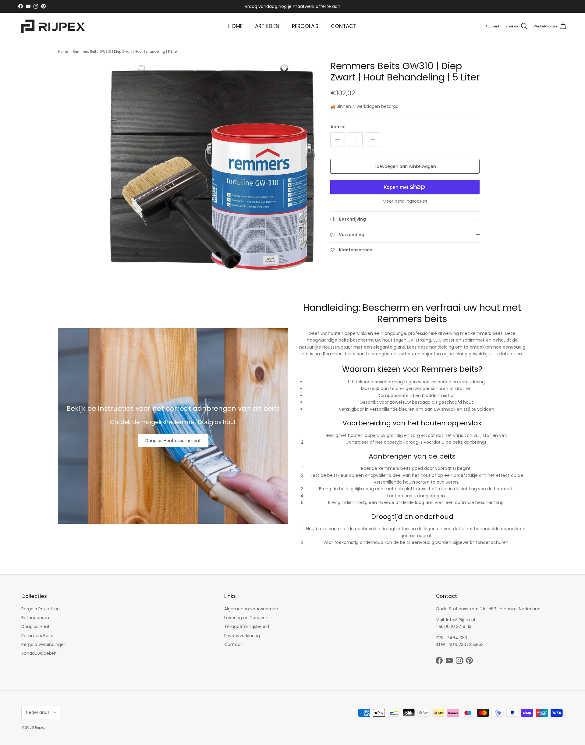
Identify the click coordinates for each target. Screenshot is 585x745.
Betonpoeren (35, 618)
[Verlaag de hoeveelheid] (337, 139)
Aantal (338, 127)
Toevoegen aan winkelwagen (405, 166)
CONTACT (343, 26)
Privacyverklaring (242, 636)
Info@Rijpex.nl (460, 620)
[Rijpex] (54, 26)
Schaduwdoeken (39, 653)
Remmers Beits (37, 636)
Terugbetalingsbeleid (246, 626)
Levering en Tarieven (246, 618)
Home (63, 51)
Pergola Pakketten (40, 609)
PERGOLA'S (305, 26)
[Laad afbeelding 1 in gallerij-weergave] (211, 165)
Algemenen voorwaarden (251, 609)
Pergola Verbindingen (43, 644)
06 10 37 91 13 (457, 626)
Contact (233, 644)
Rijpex (40, 727)
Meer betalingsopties (405, 201)
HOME (235, 26)
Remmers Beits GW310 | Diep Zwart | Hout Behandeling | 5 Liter (125, 51)
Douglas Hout (35, 626)
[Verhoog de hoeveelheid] (373, 139)
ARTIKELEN (267, 26)
